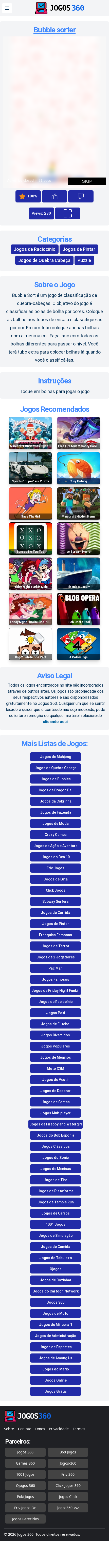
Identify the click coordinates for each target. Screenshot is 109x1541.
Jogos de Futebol (55, 1024)
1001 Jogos (55, 1224)
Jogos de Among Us (55, 1358)
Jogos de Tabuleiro (55, 1258)
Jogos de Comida (55, 1247)
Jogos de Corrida (55, 913)
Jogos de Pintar (79, 249)
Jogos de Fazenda (55, 812)
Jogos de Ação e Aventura (55, 846)
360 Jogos (68, 1452)
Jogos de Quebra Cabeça (44, 260)
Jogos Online (56, 1380)
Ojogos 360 (25, 1485)
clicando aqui (55, 721)
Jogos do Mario (55, 1369)
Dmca (40, 1428)
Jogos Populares (55, 1046)
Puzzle (84, 260)
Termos (79, 1428)
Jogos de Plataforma (56, 1191)
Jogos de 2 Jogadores (56, 957)
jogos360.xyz (68, 1507)
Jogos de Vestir (55, 1080)
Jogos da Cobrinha (55, 801)
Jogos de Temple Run (56, 1202)
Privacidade (59, 1428)
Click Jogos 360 (68, 1485)
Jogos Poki (55, 1013)
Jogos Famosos (55, 979)
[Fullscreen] (67, 213)
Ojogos (56, 1269)
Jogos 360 (55, 1302)
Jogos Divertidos (55, 1035)
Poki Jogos (25, 1496)
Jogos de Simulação (56, 1236)
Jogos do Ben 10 (56, 857)
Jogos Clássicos (56, 1146)
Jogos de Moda (55, 823)
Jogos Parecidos (25, 1518)
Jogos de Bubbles (56, 779)
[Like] (54, 196)
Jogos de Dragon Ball (56, 790)
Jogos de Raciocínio (35, 249)
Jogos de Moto (55, 1313)
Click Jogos (55, 890)
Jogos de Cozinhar (55, 1280)
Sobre (9, 1428)
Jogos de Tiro (55, 1180)
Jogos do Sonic (55, 1158)
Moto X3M (55, 1068)
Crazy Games (56, 835)
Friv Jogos (55, 868)
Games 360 (25, 1463)
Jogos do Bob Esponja (55, 1135)
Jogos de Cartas (56, 1102)
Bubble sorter (54, 29)
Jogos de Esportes (56, 1347)
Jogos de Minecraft (55, 1325)
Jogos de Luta (56, 879)
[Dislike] (81, 196)
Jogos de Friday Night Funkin (55, 991)
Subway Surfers (55, 901)
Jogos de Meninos (55, 1057)
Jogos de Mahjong (55, 757)
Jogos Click (68, 1496)
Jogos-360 (68, 1463)
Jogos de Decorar (55, 1091)
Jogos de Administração (55, 1336)
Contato (24, 1428)
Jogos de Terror (55, 946)
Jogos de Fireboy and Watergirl (55, 1124)
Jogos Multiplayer (55, 1113)
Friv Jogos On (25, 1507)
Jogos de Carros (55, 1213)
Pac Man (55, 968)
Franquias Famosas (55, 935)
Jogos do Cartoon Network (56, 1291)
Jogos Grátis (56, 1391)
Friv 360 (68, 1474)
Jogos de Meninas (55, 1169)
